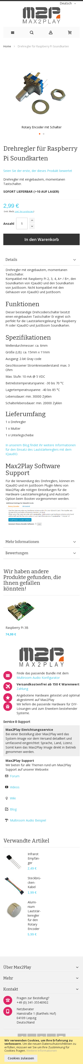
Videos (14, 787)
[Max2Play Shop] (41, 15)
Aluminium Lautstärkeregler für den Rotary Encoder (34, 915)
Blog (13, 809)
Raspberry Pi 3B (17, 627)
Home (7, 46)
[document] (41, 1050)
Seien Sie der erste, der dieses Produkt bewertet (37, 171)
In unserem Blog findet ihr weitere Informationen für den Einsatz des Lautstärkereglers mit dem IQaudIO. (41, 449)
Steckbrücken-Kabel (34, 882)
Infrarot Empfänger (34, 858)
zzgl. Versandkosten (24, 211)
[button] (68, 3)
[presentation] (41, 260)
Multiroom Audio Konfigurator (38, 677)
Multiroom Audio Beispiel (28, 820)
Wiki (13, 798)
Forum (14, 776)
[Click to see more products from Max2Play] (41, 657)
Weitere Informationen (41, 1050)
